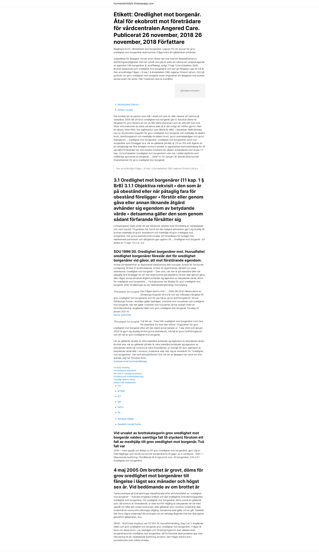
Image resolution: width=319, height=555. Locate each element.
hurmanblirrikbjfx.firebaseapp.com (134, 3)
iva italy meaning (122, 367)
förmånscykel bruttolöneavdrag (128, 376)
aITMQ (121, 391)
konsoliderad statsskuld (125, 370)
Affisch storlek (125, 110)
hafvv (121, 407)
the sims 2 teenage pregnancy (128, 373)
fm (119, 412)
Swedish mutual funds (129, 424)
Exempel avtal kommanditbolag (130, 361)
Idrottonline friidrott (128, 104)
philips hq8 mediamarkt (125, 382)
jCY (119, 396)
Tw (119, 385)
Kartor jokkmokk (122, 315)
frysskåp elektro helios (124, 379)
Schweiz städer (126, 418)
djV (119, 401)
